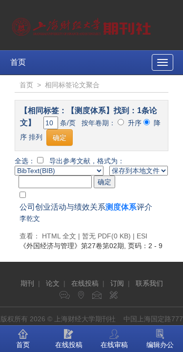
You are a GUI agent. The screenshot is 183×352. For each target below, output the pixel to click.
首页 (18, 62)
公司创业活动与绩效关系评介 (86, 207)
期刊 (27, 283)
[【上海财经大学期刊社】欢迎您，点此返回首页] (82, 24)
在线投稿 (85, 283)
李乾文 (30, 218)
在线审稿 (114, 345)
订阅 (117, 283)
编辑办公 (160, 345)
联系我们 (149, 283)
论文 (53, 283)
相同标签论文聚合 (72, 85)
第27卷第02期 (72, 246)
